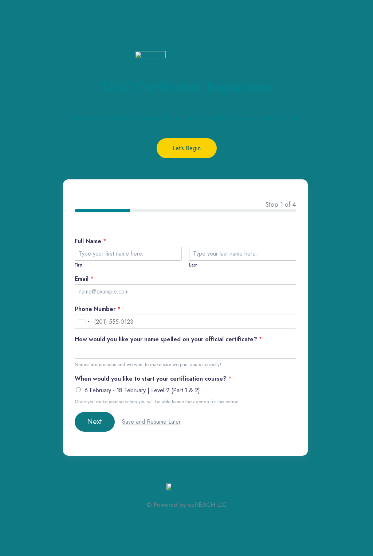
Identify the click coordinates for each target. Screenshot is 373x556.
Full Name (90, 241)
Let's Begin (187, 148)
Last (193, 265)
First (78, 265)
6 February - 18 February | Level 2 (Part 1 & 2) (142, 390)
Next (94, 421)
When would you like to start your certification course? (153, 379)
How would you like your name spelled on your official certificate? (168, 339)
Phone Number (98, 309)
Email (84, 279)
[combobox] (83, 321)
